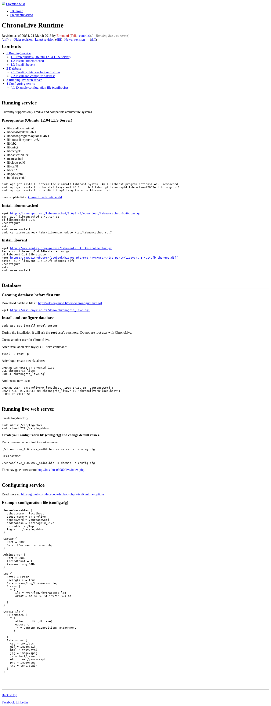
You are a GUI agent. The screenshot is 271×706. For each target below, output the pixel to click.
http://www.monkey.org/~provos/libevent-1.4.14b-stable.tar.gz (61, 248)
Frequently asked (21, 15)
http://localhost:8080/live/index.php (60, 470)
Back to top (9, 695)
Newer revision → (76, 39)
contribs (84, 35)
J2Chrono (16, 11)
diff (5, 39)
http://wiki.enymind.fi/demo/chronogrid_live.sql (70, 303)
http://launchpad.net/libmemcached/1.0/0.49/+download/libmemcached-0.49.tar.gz (75, 213)
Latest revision (44, 39)
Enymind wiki (15, 4)
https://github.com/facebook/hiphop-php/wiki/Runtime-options (62, 494)
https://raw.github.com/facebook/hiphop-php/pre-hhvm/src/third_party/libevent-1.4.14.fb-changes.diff (94, 257)
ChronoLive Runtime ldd (45, 197)
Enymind (63, 35)
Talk (74, 35)
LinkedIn (22, 702)
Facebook (8, 702)
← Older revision (21, 39)
